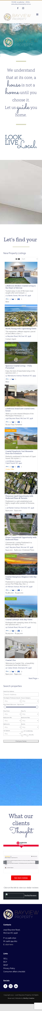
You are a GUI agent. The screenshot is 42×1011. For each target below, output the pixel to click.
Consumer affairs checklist (14, 979)
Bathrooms (6, 731)
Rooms (23, 731)
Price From (6, 718)
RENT (5, 972)
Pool (25, 742)
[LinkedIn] (16, 993)
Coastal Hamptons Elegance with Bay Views (21, 585)
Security (31, 742)
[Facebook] (5, 993)
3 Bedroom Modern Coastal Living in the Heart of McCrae (20, 294)
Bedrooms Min (7, 724)
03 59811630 (20, 2)
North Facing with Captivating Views (20, 335)
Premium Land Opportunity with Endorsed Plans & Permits (19, 504)
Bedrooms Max (25, 724)
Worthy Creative (28, 1005)
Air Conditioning (28, 738)
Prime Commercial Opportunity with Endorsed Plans (21, 545)
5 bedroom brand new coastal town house (19, 417)
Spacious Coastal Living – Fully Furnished (18, 374)
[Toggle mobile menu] (37, 14)
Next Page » (34, 686)
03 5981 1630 (10, 945)
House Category (25, 705)
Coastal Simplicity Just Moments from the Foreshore (19, 459)
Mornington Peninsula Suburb (11, 705)
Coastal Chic (10, 667)
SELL (5, 966)
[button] (5, 869)
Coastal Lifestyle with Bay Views (18, 627)
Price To (23, 718)
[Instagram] (11, 993)
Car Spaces (6, 738)
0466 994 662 (11, 948)
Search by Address (8, 698)
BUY (5, 969)
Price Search (13, 711)
